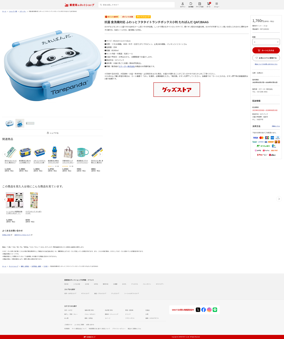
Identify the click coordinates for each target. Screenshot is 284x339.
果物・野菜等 (129, 310)
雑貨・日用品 (89, 318)
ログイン (182, 7)
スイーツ (107, 318)
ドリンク (128, 314)
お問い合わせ (90, 324)
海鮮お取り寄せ (89, 310)
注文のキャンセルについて (22, 235)
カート (209, 7)
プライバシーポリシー (119, 328)
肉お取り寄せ (109, 310)
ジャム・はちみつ (90, 314)
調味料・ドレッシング (111, 314)
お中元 (96, 284)
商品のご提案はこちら (134, 328)
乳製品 (148, 310)
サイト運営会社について (79, 328)
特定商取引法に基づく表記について (99, 328)
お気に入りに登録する (268, 58)
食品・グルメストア (100, 293)
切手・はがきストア (70, 293)
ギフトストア (85, 293)
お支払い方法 (6, 235)
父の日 (87, 284)
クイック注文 (200, 7)
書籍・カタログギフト (152, 318)
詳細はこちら (276, 126)
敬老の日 (105, 284)
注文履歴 (190, 7)
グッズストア (115, 293)
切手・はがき (68, 310)
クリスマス (134, 284)
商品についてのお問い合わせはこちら (266, 64)
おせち (124, 284)
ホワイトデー (160, 284)
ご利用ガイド (68, 324)
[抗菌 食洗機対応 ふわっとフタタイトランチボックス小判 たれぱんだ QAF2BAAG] (9, 123)
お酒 (147, 314)
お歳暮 (115, 284)
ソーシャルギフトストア (131, 293)
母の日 (66, 284)
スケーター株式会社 (127, 66)
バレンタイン (147, 284)
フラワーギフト (130, 318)
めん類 (66, 318)
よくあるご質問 (79, 324)
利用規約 (67, 328)
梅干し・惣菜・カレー (71, 314)
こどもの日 (76, 284)
